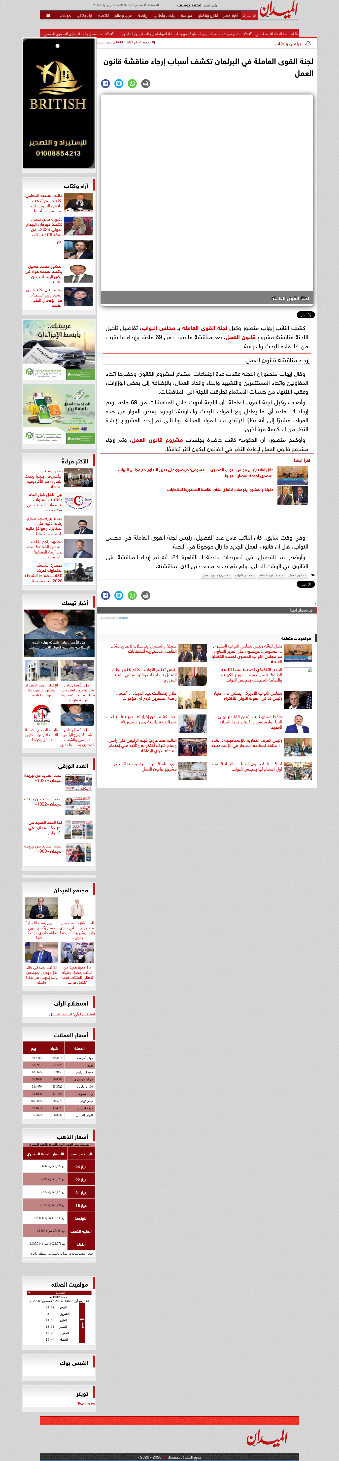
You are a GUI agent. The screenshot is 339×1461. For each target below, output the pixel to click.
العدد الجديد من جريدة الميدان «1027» (43, 777)
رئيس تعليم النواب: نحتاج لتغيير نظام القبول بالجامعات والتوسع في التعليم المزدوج (144, 674)
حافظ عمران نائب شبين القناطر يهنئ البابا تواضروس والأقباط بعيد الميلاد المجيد (250, 721)
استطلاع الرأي (71, 1002)
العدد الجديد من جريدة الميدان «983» (43, 848)
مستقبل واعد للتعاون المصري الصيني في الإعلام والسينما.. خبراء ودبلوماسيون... (86, 33)
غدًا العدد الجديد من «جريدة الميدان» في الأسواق (45, 827)
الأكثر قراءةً (75, 460)
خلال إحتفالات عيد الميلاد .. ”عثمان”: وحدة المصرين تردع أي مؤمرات (144, 695)
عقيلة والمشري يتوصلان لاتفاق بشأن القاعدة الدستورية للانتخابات (220, 489)
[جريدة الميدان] (59, 104)
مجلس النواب (158, 327)
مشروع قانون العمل (157, 438)
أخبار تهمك (75, 602)
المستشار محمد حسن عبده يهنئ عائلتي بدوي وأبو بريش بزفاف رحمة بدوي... (77, 929)
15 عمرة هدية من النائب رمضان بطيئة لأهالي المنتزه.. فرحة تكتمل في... (77, 973)
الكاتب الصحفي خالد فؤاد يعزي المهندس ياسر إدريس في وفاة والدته (42, 973)
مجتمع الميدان (71, 889)
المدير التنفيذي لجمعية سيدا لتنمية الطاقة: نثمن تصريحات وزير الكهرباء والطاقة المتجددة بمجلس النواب (251, 674)
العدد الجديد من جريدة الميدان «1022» (43, 801)
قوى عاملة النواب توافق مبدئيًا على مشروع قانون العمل (145, 766)
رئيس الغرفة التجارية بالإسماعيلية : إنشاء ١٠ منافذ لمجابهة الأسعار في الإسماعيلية (246, 742)
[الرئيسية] (249, 15)
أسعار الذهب (72, 1136)
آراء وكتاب (76, 185)
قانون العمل (241, 336)
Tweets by (86, 1403)
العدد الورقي (73, 764)
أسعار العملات (71, 1034)
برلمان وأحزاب (288, 43)
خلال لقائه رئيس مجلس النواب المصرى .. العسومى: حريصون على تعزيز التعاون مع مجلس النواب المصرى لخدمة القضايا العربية (195, 472)
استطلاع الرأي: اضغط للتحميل (72, 1013)
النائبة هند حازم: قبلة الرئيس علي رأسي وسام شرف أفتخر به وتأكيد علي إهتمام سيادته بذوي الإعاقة (142, 745)
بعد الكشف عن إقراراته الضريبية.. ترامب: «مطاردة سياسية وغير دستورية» (141, 719)
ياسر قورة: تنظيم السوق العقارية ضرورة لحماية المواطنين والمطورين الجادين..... (225, 33)
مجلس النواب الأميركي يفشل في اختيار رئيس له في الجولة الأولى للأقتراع (248, 695)
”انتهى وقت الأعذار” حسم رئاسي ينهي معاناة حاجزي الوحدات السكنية (41, 929)
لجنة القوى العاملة (204, 327)
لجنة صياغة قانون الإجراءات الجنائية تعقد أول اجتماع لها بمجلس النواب (246, 766)
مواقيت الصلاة (69, 1283)
